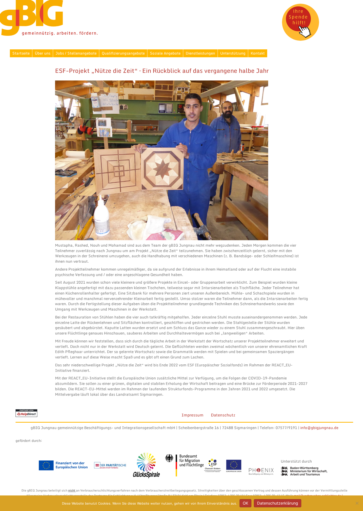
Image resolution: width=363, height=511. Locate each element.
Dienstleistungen (200, 53)
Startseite (21, 53)
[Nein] (356, 503)
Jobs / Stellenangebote (76, 53)
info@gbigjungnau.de (319, 428)
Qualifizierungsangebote (123, 53)
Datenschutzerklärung (277, 503)
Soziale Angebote (165, 53)
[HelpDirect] (26, 413)
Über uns (42, 53)
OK (245, 503)
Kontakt (258, 53)
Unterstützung (232, 53)
